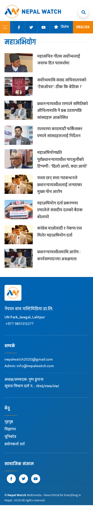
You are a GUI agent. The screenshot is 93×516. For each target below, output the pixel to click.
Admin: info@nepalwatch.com (29, 366)
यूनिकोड (10, 437)
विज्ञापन (10, 429)
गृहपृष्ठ (9, 422)
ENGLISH (83, 27)
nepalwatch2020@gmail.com (29, 359)
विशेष (65, 27)
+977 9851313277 (19, 324)
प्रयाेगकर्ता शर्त (15, 444)
